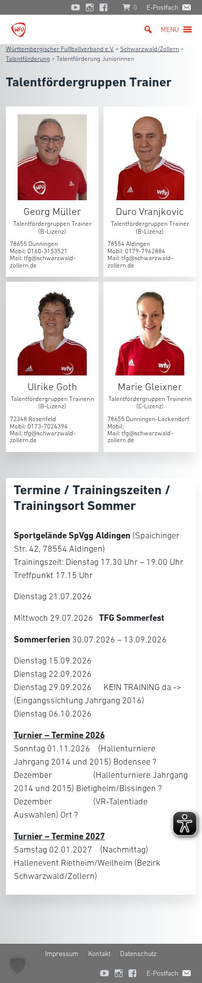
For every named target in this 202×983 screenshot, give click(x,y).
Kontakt (99, 953)
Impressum (61, 953)
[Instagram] (89, 7)
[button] (170, 29)
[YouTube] (75, 7)
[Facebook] (106, 7)
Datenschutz (138, 953)
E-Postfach (162, 7)
